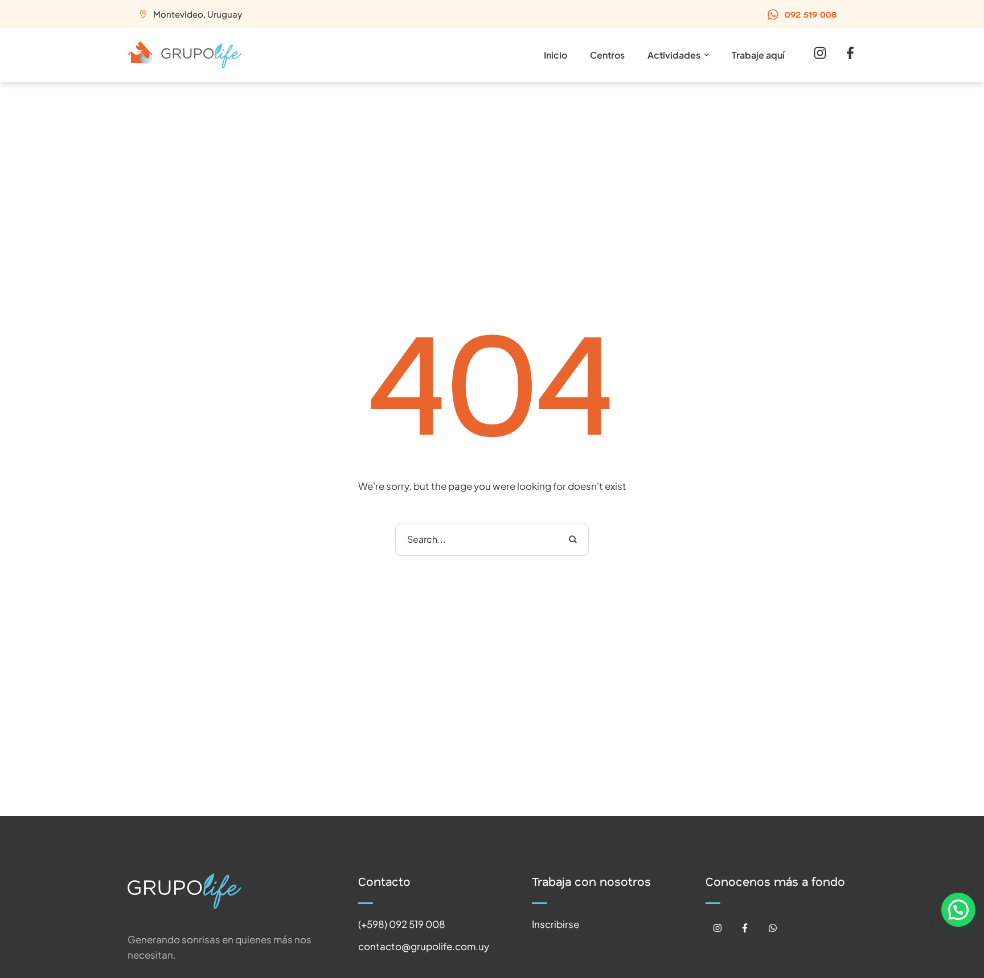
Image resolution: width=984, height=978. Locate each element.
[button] (802, 14)
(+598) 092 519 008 (401, 924)
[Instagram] (717, 928)
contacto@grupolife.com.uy (423, 946)
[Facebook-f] (745, 928)
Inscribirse (555, 924)
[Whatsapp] (773, 928)
